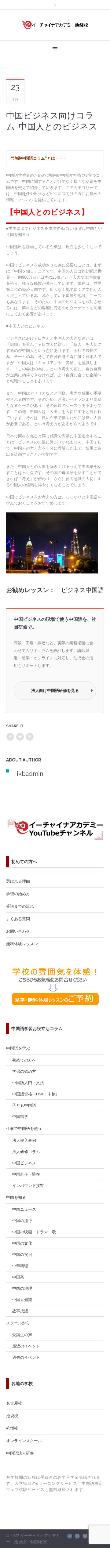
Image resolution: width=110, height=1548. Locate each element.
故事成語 (20, 1311)
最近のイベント (26, 1346)
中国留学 (20, 1116)
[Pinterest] (30, 737)
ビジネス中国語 (82, 590)
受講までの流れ (20, 906)
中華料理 (20, 1265)
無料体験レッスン (22, 943)
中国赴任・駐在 (26, 1174)
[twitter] (84, 1536)
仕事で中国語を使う (24, 1128)
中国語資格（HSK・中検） (36, 1094)
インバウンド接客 (28, 1185)
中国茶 (18, 1277)
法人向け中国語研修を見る (55, 690)
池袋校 (12, 1415)
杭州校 (12, 1428)
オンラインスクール (24, 1440)
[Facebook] (10, 737)
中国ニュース (24, 1209)
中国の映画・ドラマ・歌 (34, 1232)
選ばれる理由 (18, 881)
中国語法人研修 (20, 1453)
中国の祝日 (22, 1254)
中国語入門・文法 (28, 1082)
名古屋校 (14, 1403)
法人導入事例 (24, 1140)
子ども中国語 (24, 1105)
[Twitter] (20, 737)
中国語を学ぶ (18, 1048)
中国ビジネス (24, 1163)
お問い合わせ (18, 931)
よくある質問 (18, 918)
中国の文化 (22, 1243)
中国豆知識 (22, 1299)
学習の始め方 (18, 893)
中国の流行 (22, 1220)
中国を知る (16, 1197)
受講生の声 (22, 1334)
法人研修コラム (26, 1151)
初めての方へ (24, 1060)
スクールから (18, 1323)
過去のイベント (26, 1357)
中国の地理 (22, 1288)
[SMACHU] (69, 1536)
